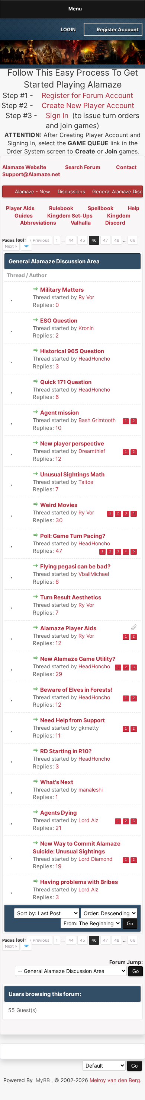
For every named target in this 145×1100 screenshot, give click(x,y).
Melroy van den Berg (115, 1080)
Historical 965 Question (72, 351)
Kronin (86, 328)
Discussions (71, 191)
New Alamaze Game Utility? (77, 658)
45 (82, 240)
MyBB (43, 1080)
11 (58, 735)
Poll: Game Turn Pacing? (72, 535)
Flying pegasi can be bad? (75, 566)
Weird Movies (58, 504)
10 (58, 427)
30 (58, 520)
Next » (11, 246)
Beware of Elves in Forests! (76, 689)
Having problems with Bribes (79, 881)
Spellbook (100, 208)
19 (58, 866)
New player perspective (72, 443)
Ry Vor (86, 297)
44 (71, 240)
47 (105, 240)
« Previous (39, 240)
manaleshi (90, 789)
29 (58, 674)
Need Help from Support (72, 720)
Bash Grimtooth (97, 420)
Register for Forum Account (87, 95)
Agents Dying (58, 812)
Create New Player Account (88, 105)
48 (116, 240)
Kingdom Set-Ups (70, 215)
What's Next (56, 782)
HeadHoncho (94, 358)
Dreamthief (91, 451)
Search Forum (83, 167)
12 (58, 458)
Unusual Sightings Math (72, 474)
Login (67, 29)
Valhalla (81, 222)
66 (132, 240)
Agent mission (59, 412)
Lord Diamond (95, 859)
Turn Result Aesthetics (70, 597)
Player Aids (20, 208)
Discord (115, 222)
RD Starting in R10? (65, 751)
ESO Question (58, 320)
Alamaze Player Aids (68, 628)
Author (38, 275)
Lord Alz (88, 820)
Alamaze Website (24, 167)
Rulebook (61, 208)
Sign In (57, 115)
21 (58, 827)
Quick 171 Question (65, 382)
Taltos (85, 482)
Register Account (117, 29)
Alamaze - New (32, 191)
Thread (16, 275)
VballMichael (93, 574)
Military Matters (62, 289)
